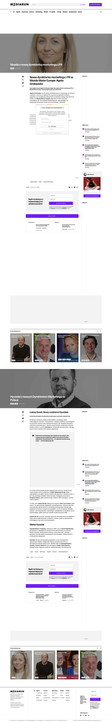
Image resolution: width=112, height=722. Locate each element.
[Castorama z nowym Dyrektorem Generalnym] (91, 347)
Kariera (46, 690)
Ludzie (40, 360)
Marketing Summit (21, 720)
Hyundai (36, 551)
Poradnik (62, 697)
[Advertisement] (56, 24)
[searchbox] (55, 4)
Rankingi (68, 700)
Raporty (67, 695)
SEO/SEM (38, 695)
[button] (10, 11)
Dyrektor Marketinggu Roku (31, 720)
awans (31, 551)
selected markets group (48, 181)
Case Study (54, 693)
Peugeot (48, 551)
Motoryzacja (64, 229)
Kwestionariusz (47, 697)
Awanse (12, 68)
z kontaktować (64, 208)
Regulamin (53, 208)
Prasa (61, 695)
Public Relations (55, 697)
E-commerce (38, 228)
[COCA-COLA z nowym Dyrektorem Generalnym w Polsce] (21, 347)
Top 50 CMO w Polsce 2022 (50, 720)
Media (62, 690)
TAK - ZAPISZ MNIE (52, 126)
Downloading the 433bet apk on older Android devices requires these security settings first (92, 137)
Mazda (40, 181)
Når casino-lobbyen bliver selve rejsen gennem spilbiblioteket (92, 129)
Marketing (44, 228)
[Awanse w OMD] (68, 664)
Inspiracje (68, 697)
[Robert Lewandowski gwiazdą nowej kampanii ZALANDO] (39, 226)
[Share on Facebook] (23, 76)
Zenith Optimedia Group (63, 551)
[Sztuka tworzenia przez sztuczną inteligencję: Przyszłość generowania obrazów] (65, 596)
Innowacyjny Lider (40, 720)
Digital (38, 690)
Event (53, 695)
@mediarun (90, 174)
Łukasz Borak (42, 551)
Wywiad (41, 600)
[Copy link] (23, 86)
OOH (61, 693)
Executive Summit (13, 720)
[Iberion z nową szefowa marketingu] (68, 347)
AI (34, 690)
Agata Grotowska (33, 181)
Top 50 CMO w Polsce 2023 (61, 720)
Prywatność (64, 207)
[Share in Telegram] (23, 83)
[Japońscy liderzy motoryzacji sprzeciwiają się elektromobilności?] (65, 226)
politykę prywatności (57, 132)
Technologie (39, 700)
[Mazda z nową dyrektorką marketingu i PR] (21, 664)
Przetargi (54, 700)
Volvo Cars (55, 551)
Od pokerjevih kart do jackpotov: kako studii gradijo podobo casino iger (93, 156)
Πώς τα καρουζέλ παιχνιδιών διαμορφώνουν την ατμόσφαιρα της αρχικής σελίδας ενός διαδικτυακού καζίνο (92, 146)
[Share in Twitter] (23, 79)
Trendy (68, 690)
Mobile (37, 697)
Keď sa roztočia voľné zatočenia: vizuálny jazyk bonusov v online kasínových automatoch (92, 164)
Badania (67, 693)
